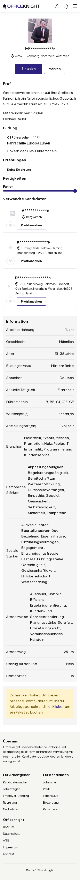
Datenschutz (11, 833)
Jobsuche (49, 782)
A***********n (35, 210)
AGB (6, 840)
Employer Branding (16, 795)
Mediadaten (11, 809)
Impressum (10, 847)
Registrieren (51, 809)
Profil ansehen (31, 225)
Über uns (9, 827)
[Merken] (10, 225)
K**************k (33, 242)
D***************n (33, 277)
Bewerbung (51, 802)
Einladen (29, 68)
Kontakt (8, 854)
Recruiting (10, 802)
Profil (46, 789)
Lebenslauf (50, 795)
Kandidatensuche (15, 782)
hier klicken (54, 706)
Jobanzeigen (11, 789)
